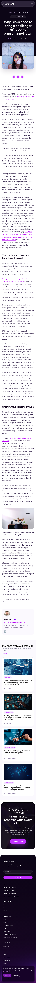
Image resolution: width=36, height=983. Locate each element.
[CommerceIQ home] (8, 3)
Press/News (6, 949)
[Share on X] (18, 77)
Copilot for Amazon (9, 890)
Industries (6, 908)
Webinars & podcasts (9, 934)
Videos (5, 928)
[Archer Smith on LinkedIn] (18, 631)
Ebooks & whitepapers (10, 937)
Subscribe (18, 877)
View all (4, 653)
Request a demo (18, 841)
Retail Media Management (11, 896)
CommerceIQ (9, 861)
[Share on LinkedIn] (22, 77)
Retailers (6, 910)
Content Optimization (9, 887)
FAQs (4, 955)
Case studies (7, 931)
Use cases (6, 905)
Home (9, 12)
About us (6, 946)
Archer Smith (8, 619)
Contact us (6, 960)
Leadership (6, 958)
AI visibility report (8, 925)
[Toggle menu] (32, 4)
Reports (5, 922)
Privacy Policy (6, 971)
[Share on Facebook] (13, 77)
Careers (5, 952)
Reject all (16, 975)
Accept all (7, 975)
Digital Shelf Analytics (9, 893)
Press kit (5, 963)
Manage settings (7, 979)
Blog (14, 12)
